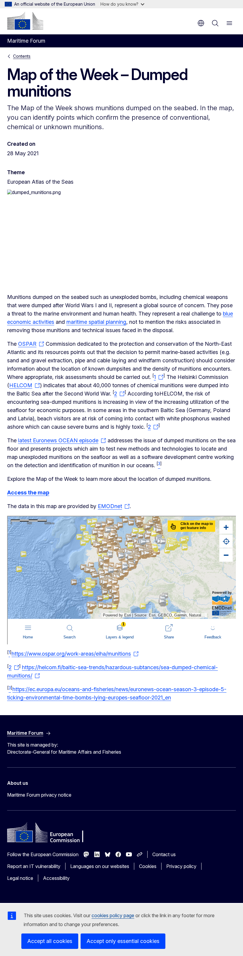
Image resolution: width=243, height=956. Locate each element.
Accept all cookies (49, 941)
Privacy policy (181, 866)
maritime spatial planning (96, 322)
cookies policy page (113, 915)
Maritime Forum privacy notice (39, 795)
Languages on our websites (99, 866)
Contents (22, 56)
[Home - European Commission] (25, 21)
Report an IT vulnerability (33, 866)
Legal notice (20, 878)
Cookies (147, 866)
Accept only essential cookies (123, 941)
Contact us (164, 854)
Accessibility (56, 878)
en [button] (200, 23)
